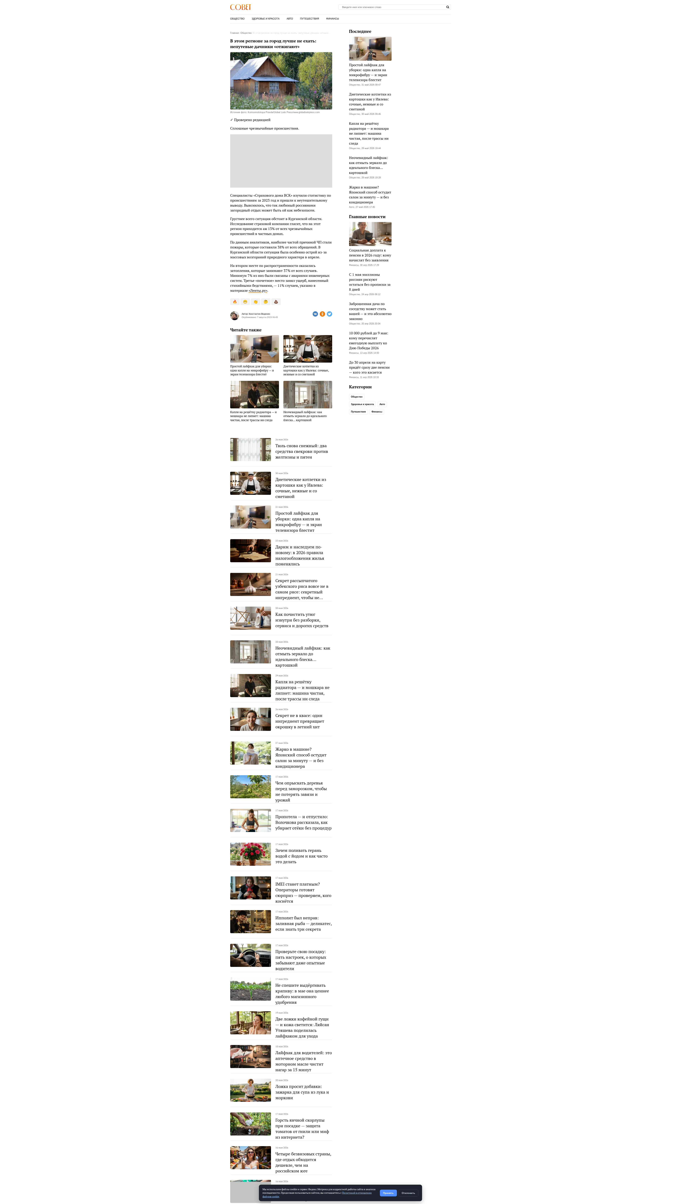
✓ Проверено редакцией (250, 119)
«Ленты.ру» (258, 290)
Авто (290, 18)
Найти (448, 7)
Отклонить (408, 1193)
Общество (237, 18)
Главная (234, 33)
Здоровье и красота (265, 18)
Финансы (332, 18)
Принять (388, 1193)
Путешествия (309, 18)
